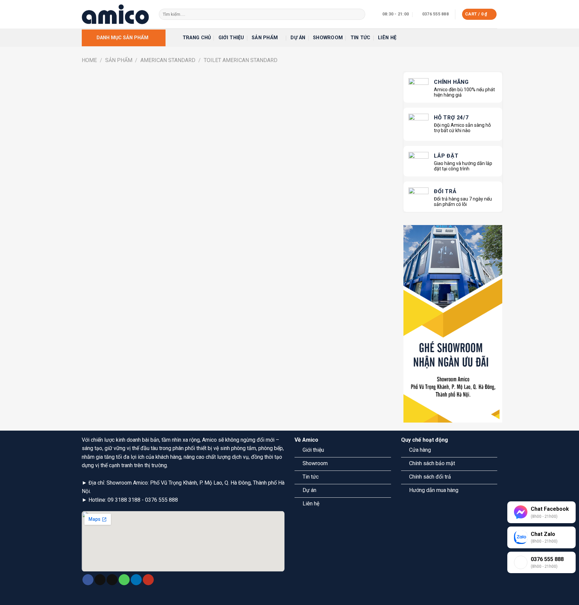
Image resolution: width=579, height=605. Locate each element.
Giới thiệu (231, 38)
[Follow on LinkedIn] (136, 580)
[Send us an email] (112, 580)
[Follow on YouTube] (148, 580)
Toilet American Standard (240, 60)
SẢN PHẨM (118, 60)
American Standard (167, 60)
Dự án (298, 38)
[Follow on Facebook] (87, 580)
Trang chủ (197, 38)
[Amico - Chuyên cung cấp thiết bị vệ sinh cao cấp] (115, 14)
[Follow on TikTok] (100, 580)
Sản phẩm (265, 38)
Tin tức (360, 38)
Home (89, 60)
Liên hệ (387, 38)
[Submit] (358, 14)
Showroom (328, 38)
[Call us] (124, 580)
